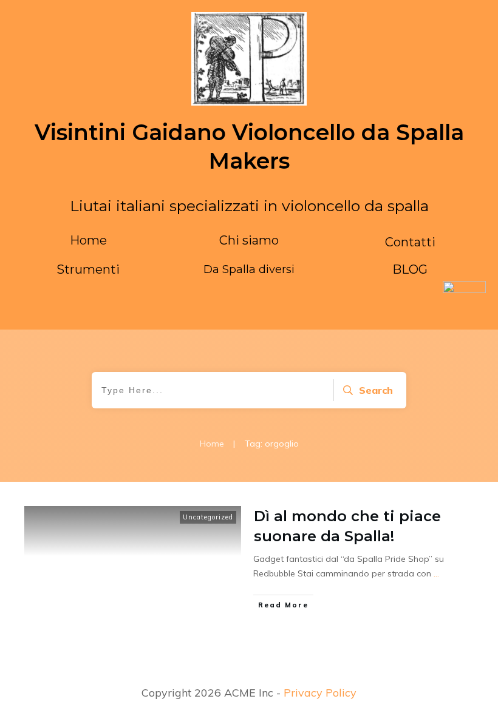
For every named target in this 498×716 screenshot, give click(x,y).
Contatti (410, 242)
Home (88, 240)
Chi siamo (249, 240)
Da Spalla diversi (249, 269)
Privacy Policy (320, 693)
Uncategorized (208, 517)
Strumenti (88, 269)
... (436, 573)
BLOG (410, 269)
